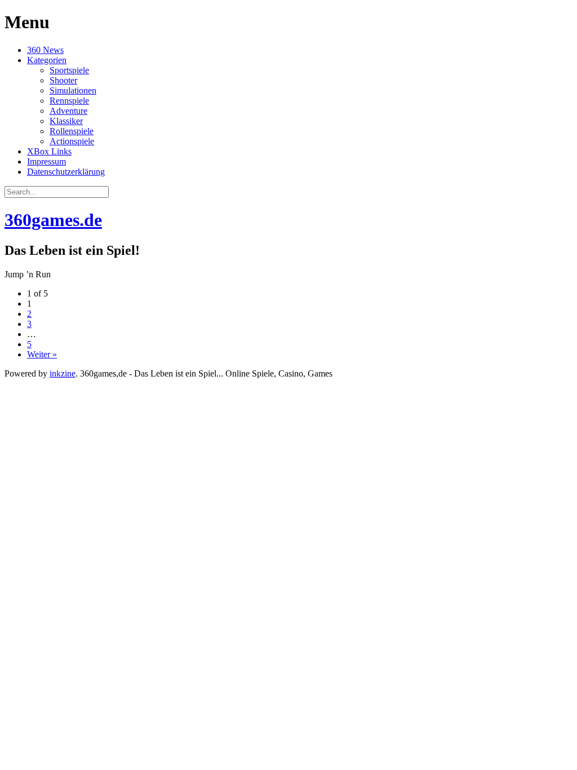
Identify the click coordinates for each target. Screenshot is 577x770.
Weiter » (42, 354)
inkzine (63, 373)
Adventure (68, 111)
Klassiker (66, 121)
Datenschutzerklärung (66, 171)
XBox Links (49, 151)
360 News (45, 50)
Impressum (46, 161)
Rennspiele (69, 100)
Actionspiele (72, 141)
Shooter (63, 80)
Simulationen (73, 90)
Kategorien (46, 60)
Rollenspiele (72, 131)
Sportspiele (69, 70)
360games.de (53, 220)
